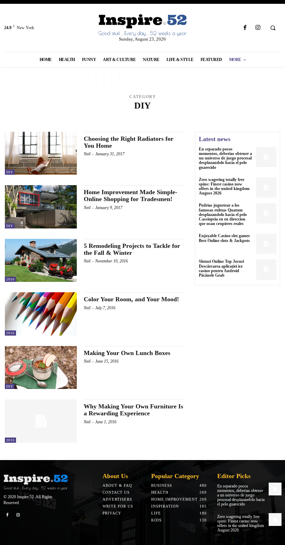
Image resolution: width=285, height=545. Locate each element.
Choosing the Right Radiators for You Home (128, 142)
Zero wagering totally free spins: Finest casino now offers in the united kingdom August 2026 (224, 186)
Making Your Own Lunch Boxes (127, 352)
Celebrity (149, 122)
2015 (48, 117)
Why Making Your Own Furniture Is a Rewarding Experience (133, 410)
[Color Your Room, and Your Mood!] (41, 313)
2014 (35, 117)
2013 (22, 117)
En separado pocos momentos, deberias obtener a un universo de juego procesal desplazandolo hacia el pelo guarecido (225, 158)
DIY (9, 172)
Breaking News (204, 117)
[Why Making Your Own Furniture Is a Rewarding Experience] (41, 420)
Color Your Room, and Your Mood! (131, 299)
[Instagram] (257, 28)
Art (144, 117)
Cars (128, 122)
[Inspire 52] (142, 25)
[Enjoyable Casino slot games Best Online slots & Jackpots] (266, 244)
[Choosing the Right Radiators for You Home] (41, 153)
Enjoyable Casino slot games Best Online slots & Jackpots (224, 238)
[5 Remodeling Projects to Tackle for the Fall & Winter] (41, 260)
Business (235, 117)
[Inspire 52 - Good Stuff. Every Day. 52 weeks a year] (35, 482)
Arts (158, 117)
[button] (273, 28)
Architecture (120, 117)
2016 (61, 117)
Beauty (175, 117)
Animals (92, 117)
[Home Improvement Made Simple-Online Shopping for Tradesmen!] (41, 206)
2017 (74, 117)
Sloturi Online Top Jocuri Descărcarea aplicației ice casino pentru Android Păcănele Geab (221, 268)
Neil (87, 154)
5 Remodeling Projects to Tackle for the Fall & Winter (132, 249)
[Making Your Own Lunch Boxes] (41, 367)
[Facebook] (245, 28)
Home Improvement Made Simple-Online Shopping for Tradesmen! (130, 195)
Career (257, 117)
